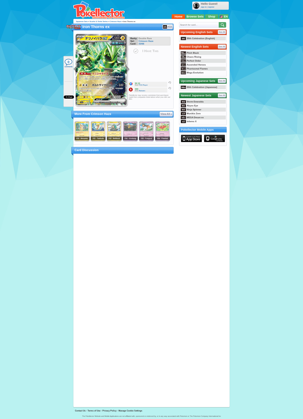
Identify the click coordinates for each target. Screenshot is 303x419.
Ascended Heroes (196, 64)
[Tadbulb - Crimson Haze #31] (98, 141)
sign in (204, 7)
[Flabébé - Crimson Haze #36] (162, 141)
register (211, 7)
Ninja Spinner (194, 109)
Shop (211, 16)
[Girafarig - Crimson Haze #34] (130, 141)
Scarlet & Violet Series (99, 21)
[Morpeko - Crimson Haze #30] (81, 141)
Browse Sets (195, 16)
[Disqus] (123, 278)
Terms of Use (94, 411)
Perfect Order (194, 60)
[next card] (127, 69)
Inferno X (191, 121)
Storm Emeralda (195, 101)
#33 (170, 26)
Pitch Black (193, 53)
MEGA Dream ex (195, 117)
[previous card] (76, 69)
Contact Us (80, 411)
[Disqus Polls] (123, 197)
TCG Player (143, 85)
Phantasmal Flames (197, 68)
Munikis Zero (194, 113)
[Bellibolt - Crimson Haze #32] (114, 141)
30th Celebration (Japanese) (202, 87)
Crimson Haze (115, 21)
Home (178, 16)
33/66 (141, 43)
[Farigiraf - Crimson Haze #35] (146, 141)
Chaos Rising (194, 57)
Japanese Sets (82, 21)
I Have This (150, 51)
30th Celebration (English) (201, 38)
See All (222, 32)
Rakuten (142, 91)
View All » (166, 114)
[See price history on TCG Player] (169, 82)
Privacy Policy (109, 411)
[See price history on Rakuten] (169, 88)
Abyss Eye (192, 105)
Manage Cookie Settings (130, 411)
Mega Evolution (195, 72)
